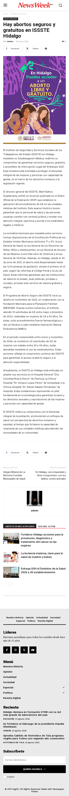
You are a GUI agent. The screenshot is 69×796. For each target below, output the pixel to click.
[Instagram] (15, 649)
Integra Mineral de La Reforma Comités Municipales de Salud (14, 475)
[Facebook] (6, 649)
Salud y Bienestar (19, 13)
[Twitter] (24, 649)
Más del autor (46, 526)
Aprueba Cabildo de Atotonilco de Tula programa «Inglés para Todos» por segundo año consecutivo (34, 737)
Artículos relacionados (19, 526)
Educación (8, 719)
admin (10, 41)
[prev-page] (5, 584)
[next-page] (10, 584)
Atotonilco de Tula (13, 742)
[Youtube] (32, 649)
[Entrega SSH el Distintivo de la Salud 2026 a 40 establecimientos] (11, 572)
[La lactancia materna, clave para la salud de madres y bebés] (11, 557)
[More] (46, 48)
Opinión (7, 731)
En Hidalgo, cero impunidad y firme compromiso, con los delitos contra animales (51, 475)
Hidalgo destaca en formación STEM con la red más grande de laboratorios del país (32, 713)
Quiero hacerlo (32, 769)
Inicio (5, 13)
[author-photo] (34, 506)
